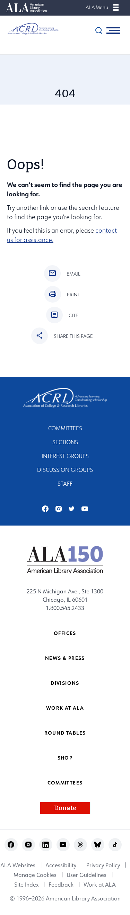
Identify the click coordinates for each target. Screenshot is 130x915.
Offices (65, 633)
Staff (65, 483)
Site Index (26, 884)
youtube (84, 508)
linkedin (45, 844)
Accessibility (60, 865)
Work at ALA (65, 708)
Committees (65, 428)
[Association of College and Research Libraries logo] (29, 29)
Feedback (61, 884)
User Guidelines (86, 874)
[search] (98, 30)
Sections (65, 442)
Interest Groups (65, 455)
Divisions (65, 683)
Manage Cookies (35, 874)
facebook (45, 508)
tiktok (115, 844)
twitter (71, 509)
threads (80, 844)
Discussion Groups (65, 469)
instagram (58, 509)
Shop (65, 757)
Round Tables (65, 732)
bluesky (97, 844)
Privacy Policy (103, 865)
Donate (65, 808)
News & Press (65, 658)
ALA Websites (17, 865)
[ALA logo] (65, 559)
